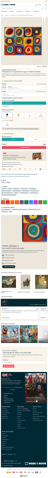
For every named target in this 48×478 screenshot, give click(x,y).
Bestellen (6, 395)
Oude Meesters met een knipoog (19, 209)
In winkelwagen (25, 147)
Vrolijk (3, 182)
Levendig (8, 182)
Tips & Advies (36, 11)
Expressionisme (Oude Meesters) (9, 195)
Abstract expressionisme (7, 192)
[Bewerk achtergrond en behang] (43, 21)
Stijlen (10, 211)
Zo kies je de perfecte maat (40, 91)
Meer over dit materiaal (41, 84)
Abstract (10, 188)
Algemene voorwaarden (12, 469)
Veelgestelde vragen (8, 393)
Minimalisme (16, 188)
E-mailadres (5, 360)
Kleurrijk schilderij (35, 190)
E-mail (13, 389)
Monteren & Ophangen (9, 400)
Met (36, 139)
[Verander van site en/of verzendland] (46, 1)
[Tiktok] (15, 454)
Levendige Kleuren (34, 192)
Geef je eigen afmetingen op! (13, 97)
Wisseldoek (6, 106)
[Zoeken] (45, 8)
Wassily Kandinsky (17, 190)
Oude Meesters (32, 188)
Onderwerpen (5, 211)
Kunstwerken (4, 11)
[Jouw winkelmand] (46, 5)
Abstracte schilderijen (6, 190)
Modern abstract (25, 190)
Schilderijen (4, 188)
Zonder (13, 139)
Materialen (27, 11)
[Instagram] (7, 454)
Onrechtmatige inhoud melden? (28, 469)
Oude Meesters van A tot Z (34, 209)
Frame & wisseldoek (8, 103)
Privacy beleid (38, 469)
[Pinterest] (9, 454)
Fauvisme (16, 192)
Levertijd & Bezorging (8, 399)
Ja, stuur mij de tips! (8, 366)
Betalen (5, 397)
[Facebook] (11, 454)
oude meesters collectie (10, 70)
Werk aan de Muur (8, 431)
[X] (13, 454)
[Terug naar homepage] (8, 4)
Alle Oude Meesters (6, 209)
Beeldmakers (20, 11)
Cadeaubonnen (7, 402)
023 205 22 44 (19, 387)
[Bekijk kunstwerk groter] (43, 18)
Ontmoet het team (30, 401)
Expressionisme (24, 188)
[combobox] (21, 8)
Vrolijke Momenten (24, 192)
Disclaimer (20, 469)
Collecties (11, 11)
